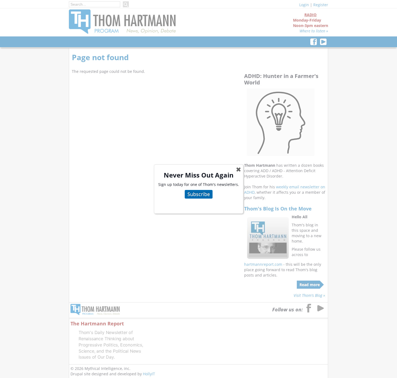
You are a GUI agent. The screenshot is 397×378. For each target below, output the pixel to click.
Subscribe (198, 194)
